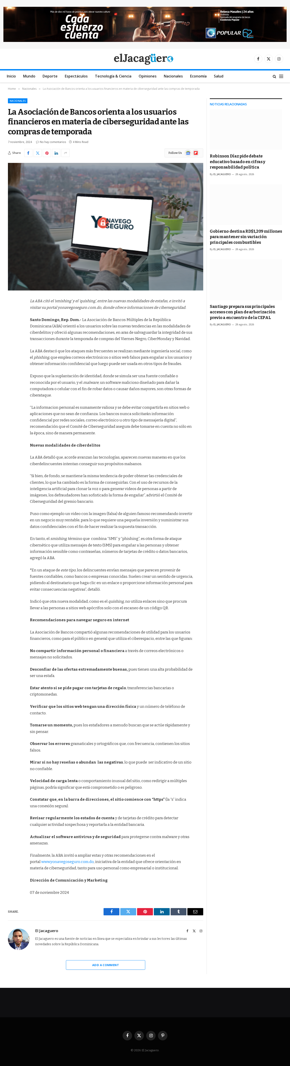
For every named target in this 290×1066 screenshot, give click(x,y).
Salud (218, 76)
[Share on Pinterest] (47, 153)
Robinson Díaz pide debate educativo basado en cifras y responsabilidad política (237, 162)
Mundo (29, 76)
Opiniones (148, 76)
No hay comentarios (53, 142)
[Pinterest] (12, 347)
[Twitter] (12, 324)
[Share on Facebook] (28, 153)
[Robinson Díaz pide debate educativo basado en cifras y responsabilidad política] (246, 129)
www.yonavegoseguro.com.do (67, 861)
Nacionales (173, 76)
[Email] (12, 359)
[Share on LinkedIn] (56, 153)
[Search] (274, 76)
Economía (198, 76)
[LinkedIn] (12, 336)
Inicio (11, 76)
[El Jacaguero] (145, 58)
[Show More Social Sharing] (65, 153)
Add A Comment (105, 965)
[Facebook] (12, 312)
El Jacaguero (46, 930)
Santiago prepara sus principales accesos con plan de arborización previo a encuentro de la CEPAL (242, 312)
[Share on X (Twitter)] (38, 153)
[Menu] (281, 76)
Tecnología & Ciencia (113, 76)
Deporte (50, 76)
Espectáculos (76, 76)
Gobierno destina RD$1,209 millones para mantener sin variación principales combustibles (246, 237)
